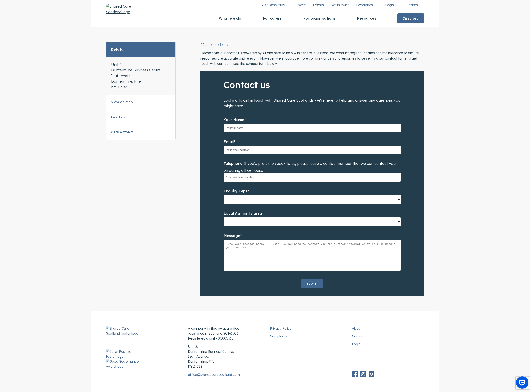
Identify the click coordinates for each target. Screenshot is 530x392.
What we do (230, 18)
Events (318, 5)
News (302, 5)
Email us (118, 117)
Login (389, 5)
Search (412, 5)
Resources (366, 18)
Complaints (279, 336)
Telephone (233, 163)
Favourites (364, 5)
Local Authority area (243, 213)
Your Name (235, 119)
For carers (272, 18)
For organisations (319, 18)
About (356, 328)
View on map (122, 102)
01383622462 (122, 132)
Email (229, 141)
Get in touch (339, 5)
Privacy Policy (281, 328)
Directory (411, 18)
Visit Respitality (273, 5)
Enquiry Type (236, 191)
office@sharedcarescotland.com (214, 375)
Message (233, 235)
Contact (358, 336)
